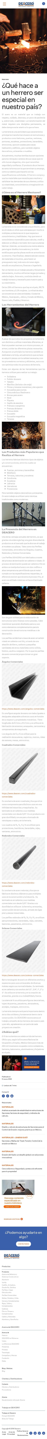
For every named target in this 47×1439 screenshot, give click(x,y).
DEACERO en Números (10, 1338)
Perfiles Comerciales (9, 1295)
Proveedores (6, 1390)
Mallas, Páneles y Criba (10, 1298)
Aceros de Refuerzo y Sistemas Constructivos (10, 1275)
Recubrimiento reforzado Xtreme (13, 1400)
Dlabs (4, 1361)
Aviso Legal (4, 1433)
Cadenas (5, 1309)
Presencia (5, 1347)
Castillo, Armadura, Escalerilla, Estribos (9, 1286)
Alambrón (5, 1280)
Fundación (5, 1358)
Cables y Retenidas (8, 1317)
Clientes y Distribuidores (10, 1387)
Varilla (4, 1282)
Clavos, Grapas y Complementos (8, 1312)
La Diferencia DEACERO (10, 1344)
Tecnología (6, 1352)
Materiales (5, 79)
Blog (3, 1371)
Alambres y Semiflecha (10, 1319)
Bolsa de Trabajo (8, 1419)
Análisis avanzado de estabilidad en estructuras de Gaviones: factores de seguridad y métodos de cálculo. (23, 1113)
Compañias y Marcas (9, 1355)
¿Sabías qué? (21, 1137)
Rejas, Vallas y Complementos (7, 1305)
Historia (4, 1335)
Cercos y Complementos (10, 1301)
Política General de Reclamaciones (22, 1433)
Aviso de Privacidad (11, 1433)
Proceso (5, 1350)
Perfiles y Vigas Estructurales (7, 1291)
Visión (4, 1341)
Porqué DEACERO (8, 1416)
